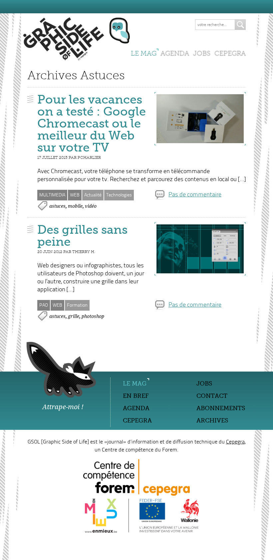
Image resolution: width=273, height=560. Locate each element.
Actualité (93, 195)
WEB (75, 195)
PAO (43, 305)
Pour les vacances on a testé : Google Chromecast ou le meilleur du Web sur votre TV (91, 123)
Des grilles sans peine (82, 235)
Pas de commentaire (194, 195)
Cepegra (230, 53)
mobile (75, 206)
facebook (64, 419)
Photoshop (93, 316)
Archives (212, 420)
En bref (135, 396)
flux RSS (77, 419)
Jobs (201, 53)
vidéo (91, 206)
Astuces (57, 206)
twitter (52, 419)
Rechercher (240, 24)
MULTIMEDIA (52, 195)
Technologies (119, 195)
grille (73, 316)
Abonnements (220, 408)
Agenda (174, 53)
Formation (77, 305)
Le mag (143, 53)
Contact (211, 396)
